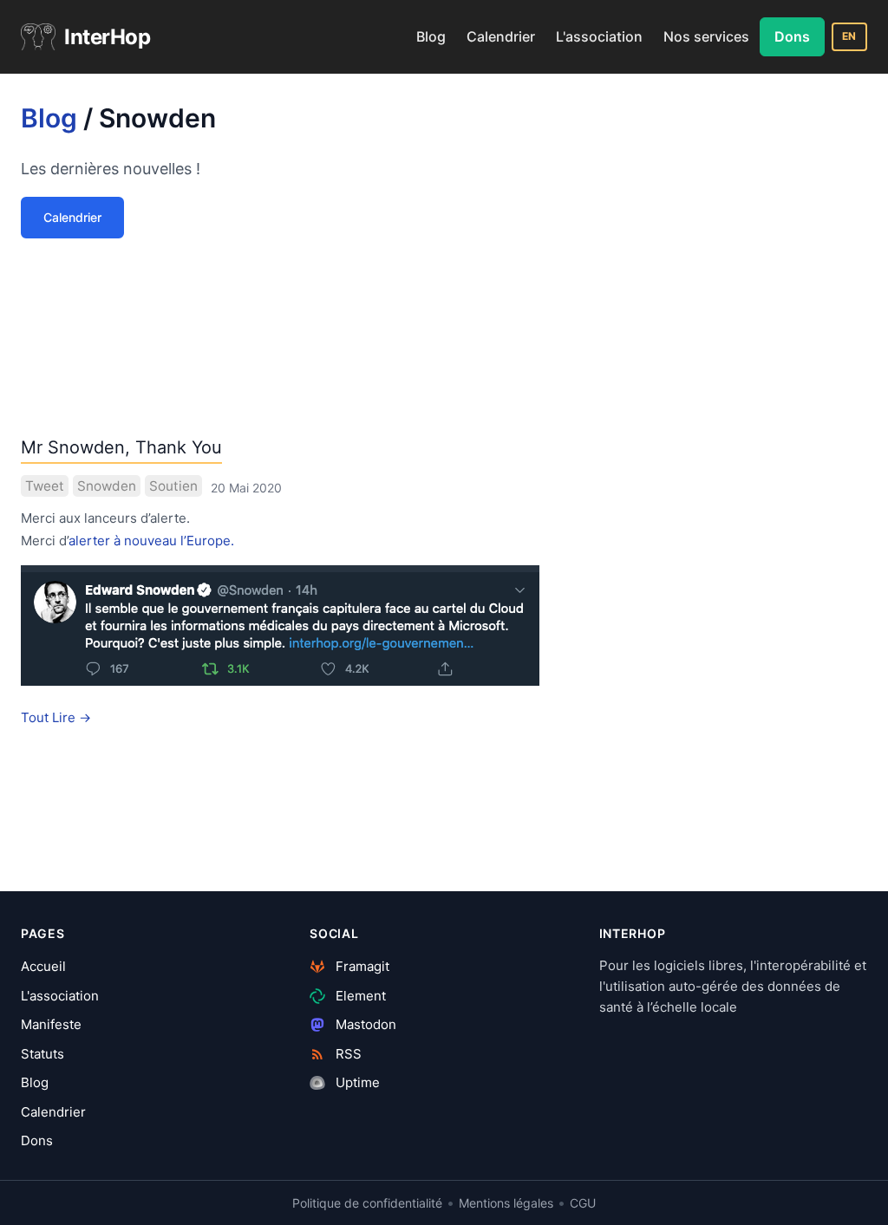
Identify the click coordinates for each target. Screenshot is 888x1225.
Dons (792, 36)
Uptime (356, 1082)
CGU (583, 1203)
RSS (347, 1054)
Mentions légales (506, 1203)
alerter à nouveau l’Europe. (151, 540)
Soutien (173, 486)
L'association (599, 36)
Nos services (706, 36)
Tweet (44, 486)
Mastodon (364, 1024)
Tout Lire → (56, 717)
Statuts (42, 1054)
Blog (431, 36)
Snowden (106, 486)
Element (359, 995)
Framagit (360, 966)
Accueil (43, 966)
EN (849, 35)
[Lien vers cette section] (231, 122)
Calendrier (501, 36)
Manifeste (51, 1024)
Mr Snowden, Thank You (121, 447)
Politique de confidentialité (367, 1203)
